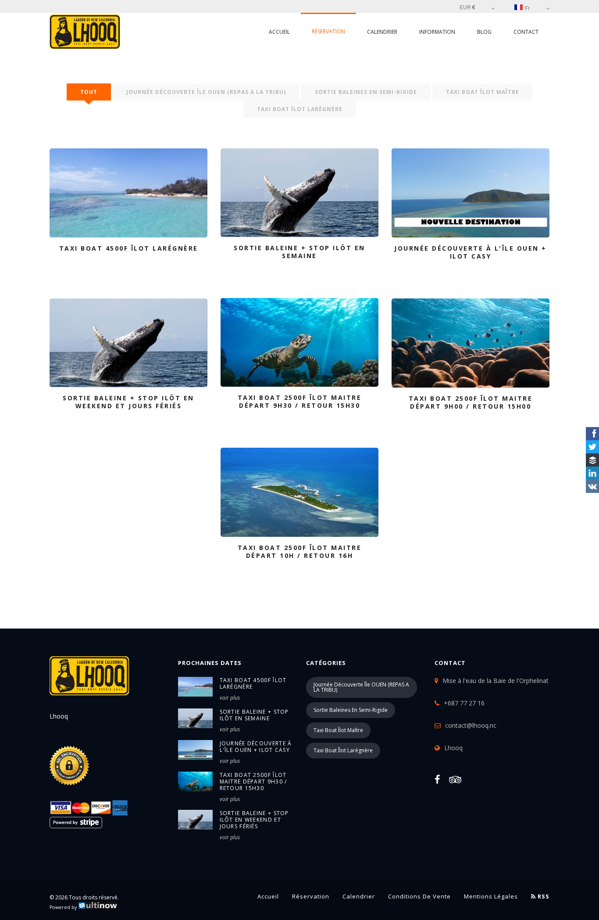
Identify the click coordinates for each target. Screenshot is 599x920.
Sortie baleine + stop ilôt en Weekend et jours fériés (254, 820)
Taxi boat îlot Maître (482, 92)
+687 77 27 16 (464, 703)
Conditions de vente (419, 896)
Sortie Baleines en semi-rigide (366, 92)
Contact (525, 32)
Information (437, 32)
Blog (484, 32)
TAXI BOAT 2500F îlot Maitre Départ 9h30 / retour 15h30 (253, 781)
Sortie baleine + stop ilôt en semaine (254, 715)
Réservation (328, 31)
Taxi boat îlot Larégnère (299, 109)
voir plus (230, 697)
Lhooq (453, 748)
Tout (88, 92)
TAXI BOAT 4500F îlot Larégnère (253, 683)
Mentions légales (491, 896)
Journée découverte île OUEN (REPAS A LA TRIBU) (206, 92)
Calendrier (382, 32)
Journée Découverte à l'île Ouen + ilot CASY (256, 746)
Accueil (279, 32)
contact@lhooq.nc (470, 725)
